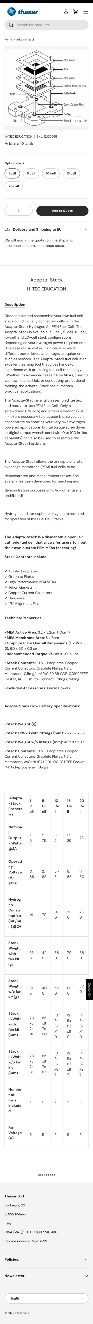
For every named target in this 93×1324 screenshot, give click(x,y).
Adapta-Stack (25, 39)
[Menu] (86, 12)
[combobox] (46, 25)
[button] (76, 12)
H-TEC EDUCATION (19, 136)
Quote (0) (90, 989)
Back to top (47, 1175)
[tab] (15, 304)
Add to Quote (62, 211)
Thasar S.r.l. (22, 1313)
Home (8, 39)
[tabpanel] (46, 730)
